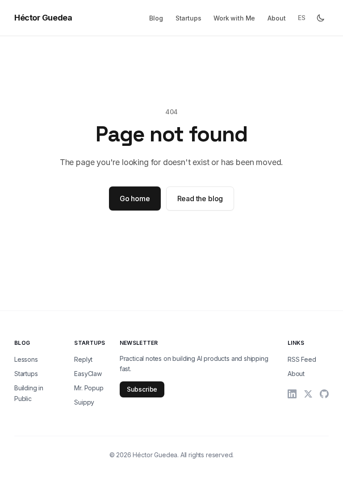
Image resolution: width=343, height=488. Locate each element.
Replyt (83, 359)
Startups (188, 18)
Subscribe (142, 389)
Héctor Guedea (43, 17)
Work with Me (234, 18)
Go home (135, 198)
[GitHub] (324, 393)
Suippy (84, 402)
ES (301, 17)
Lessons (26, 359)
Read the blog (200, 198)
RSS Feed (302, 359)
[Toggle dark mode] (321, 18)
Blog (156, 18)
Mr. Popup (88, 388)
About (276, 18)
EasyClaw (88, 373)
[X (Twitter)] (308, 393)
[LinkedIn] (292, 393)
